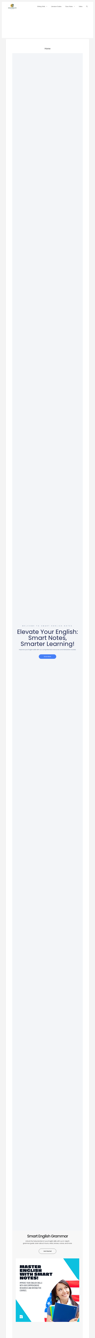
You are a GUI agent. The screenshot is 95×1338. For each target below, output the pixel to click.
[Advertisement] (47, 25)
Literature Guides (56, 6)
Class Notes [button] (69, 6)
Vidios (80, 6)
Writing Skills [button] (41, 6)
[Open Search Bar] (86, 6)
